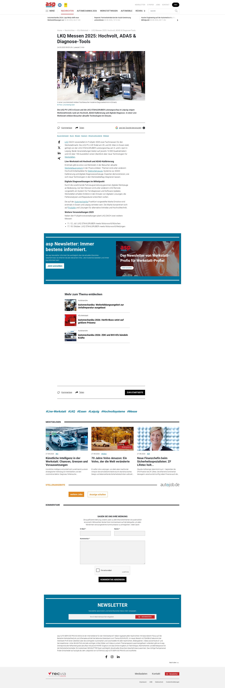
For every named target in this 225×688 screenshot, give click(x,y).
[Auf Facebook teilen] (59, 142)
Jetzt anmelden (55, 266)
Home (59, 30)
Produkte (72, 207)
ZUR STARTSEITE (135, 392)
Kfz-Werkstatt (82, 30)
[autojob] (170, 485)
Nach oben (172, 662)
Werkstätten (70, 157)
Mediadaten (141, 673)
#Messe (132, 411)
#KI (57, 454)
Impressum (143, 682)
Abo (175, 5)
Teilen (81, 128)
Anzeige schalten (98, 494)
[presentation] (177, 20)
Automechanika (81, 201)
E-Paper (150, 5)
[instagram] (112, 657)
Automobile (126, 11)
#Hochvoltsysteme (113, 411)
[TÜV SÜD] (59, 5)
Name (116, 529)
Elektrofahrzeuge (95, 171)
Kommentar (84, 539)
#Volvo (104, 454)
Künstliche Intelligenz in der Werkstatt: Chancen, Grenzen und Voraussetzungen (67, 461)
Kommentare (66, 128)
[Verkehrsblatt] (64, 5)
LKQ (66, 142)
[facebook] (106, 657)
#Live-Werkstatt (56, 411)
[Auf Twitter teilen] (59, 147)
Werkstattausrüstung (74, 168)
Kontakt (165, 5)
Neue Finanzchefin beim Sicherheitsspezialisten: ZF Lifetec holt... (154, 461)
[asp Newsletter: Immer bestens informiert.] (147, 258)
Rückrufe (140, 11)
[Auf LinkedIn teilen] (59, 153)
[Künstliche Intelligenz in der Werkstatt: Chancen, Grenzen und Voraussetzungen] (67, 439)
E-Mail (82, 529)
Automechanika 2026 (87, 11)
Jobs (158, 5)
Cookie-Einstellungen (172, 682)
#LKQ (71, 411)
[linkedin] (118, 657)
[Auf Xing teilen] (59, 158)
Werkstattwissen (109, 11)
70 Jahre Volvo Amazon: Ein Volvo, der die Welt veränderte (110, 459)
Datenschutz (159, 682)
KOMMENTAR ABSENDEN (112, 579)
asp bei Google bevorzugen (130, 128)
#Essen (81, 411)
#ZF (148, 454)
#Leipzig (93, 411)
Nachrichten (67, 11)
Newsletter (140, 5)
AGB (151, 682)
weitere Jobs (76, 494)
